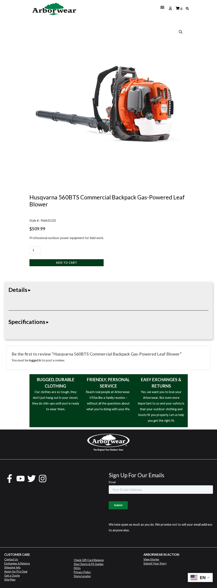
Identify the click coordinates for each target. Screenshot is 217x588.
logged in (35, 360)
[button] (181, 32)
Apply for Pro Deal (15, 571)
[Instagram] (42, 478)
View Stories (151, 559)
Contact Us (11, 559)
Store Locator (82, 576)
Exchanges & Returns (17, 563)
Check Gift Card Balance (89, 560)
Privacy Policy (82, 572)
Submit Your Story (155, 563)
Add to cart (66, 262)
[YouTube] (20, 478)
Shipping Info (12, 567)
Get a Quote (12, 575)
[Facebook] (9, 478)
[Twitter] (31, 478)
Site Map (9, 579)
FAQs (77, 568)
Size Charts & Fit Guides (88, 564)
